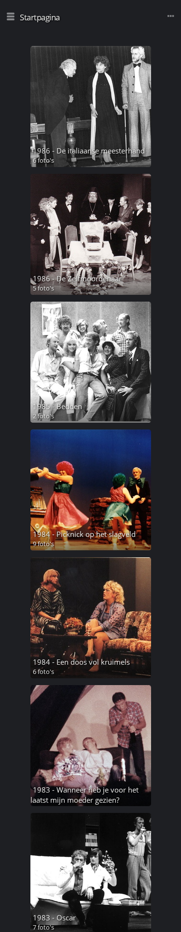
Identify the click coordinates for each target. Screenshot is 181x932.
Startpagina (40, 17)
